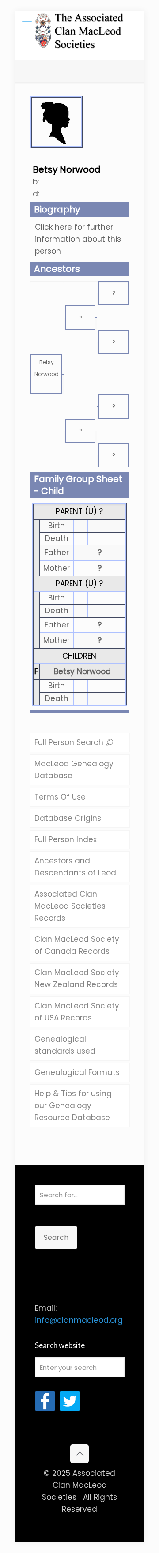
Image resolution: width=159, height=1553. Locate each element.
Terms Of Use (60, 797)
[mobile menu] (26, 24)
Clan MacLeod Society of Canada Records (76, 945)
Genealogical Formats (77, 1072)
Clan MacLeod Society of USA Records (76, 1011)
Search (56, 1237)
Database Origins (67, 818)
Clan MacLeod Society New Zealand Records (76, 978)
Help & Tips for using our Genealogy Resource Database (73, 1105)
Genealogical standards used (64, 1045)
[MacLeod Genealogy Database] (79, 24)
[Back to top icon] (79, 1453)
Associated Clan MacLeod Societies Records (70, 906)
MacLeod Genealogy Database (74, 769)
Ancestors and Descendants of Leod (75, 866)
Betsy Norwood (82, 671)
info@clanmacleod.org (79, 1320)
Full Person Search (70, 742)
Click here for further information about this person (78, 239)
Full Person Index (65, 839)
